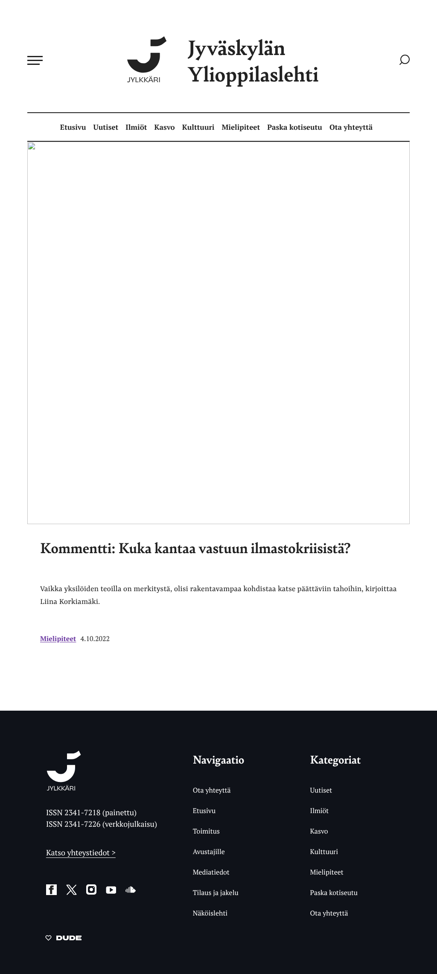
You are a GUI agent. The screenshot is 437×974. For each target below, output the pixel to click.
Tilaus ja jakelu (216, 892)
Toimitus (206, 831)
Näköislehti (210, 913)
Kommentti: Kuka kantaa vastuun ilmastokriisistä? (195, 548)
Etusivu (73, 127)
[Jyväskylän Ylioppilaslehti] (64, 787)
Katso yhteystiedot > (81, 853)
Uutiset (106, 127)
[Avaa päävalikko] (35, 60)
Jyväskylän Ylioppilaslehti (253, 60)
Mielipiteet (241, 127)
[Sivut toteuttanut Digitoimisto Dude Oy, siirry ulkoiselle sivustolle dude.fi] (63, 939)
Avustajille (209, 851)
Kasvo (164, 127)
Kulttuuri (198, 127)
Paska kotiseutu (294, 127)
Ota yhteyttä (351, 127)
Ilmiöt (136, 127)
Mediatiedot (211, 872)
